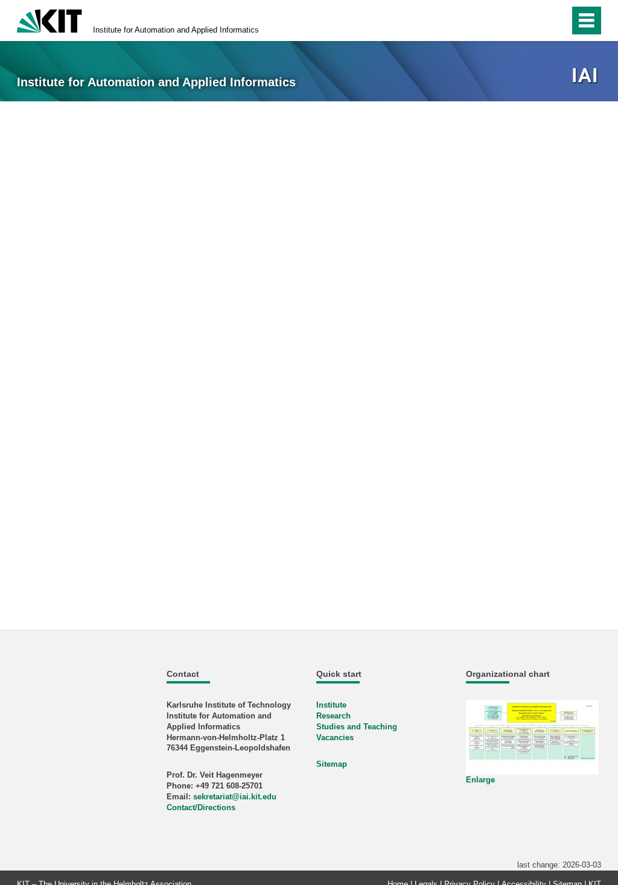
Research (333, 715)
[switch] (534, 20)
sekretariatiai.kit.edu (234, 796)
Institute (331, 704)
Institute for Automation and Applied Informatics (176, 29)
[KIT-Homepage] (49, 19)
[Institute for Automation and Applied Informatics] (586, 76)
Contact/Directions (201, 807)
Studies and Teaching (356, 726)
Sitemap (331, 764)
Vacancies (335, 737)
